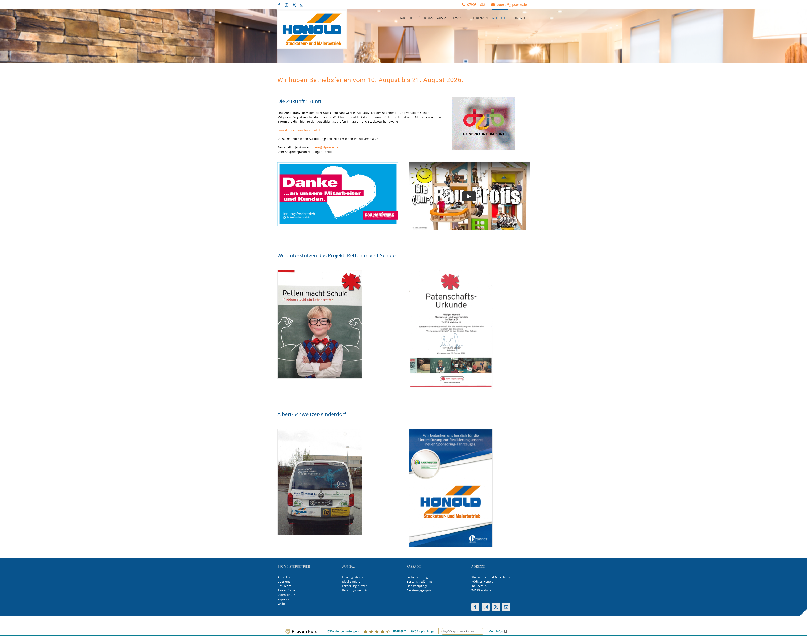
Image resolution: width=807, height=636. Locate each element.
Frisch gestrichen (354, 577)
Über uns (283, 581)
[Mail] (506, 607)
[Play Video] (469, 196)
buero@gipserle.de (324, 147)
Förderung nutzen (355, 586)
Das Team (284, 586)
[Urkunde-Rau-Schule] (451, 271)
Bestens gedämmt (419, 581)
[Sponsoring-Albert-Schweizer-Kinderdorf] (320, 430)
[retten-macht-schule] (320, 271)
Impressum (285, 599)
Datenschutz (286, 595)
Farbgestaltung (417, 577)
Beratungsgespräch (356, 590)
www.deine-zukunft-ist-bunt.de (299, 130)
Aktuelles (283, 577)
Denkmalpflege (417, 586)
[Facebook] (475, 607)
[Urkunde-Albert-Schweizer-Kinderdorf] (451, 430)
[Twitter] (496, 607)
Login (281, 604)
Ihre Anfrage (286, 590)
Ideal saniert (351, 581)
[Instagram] (486, 607)
